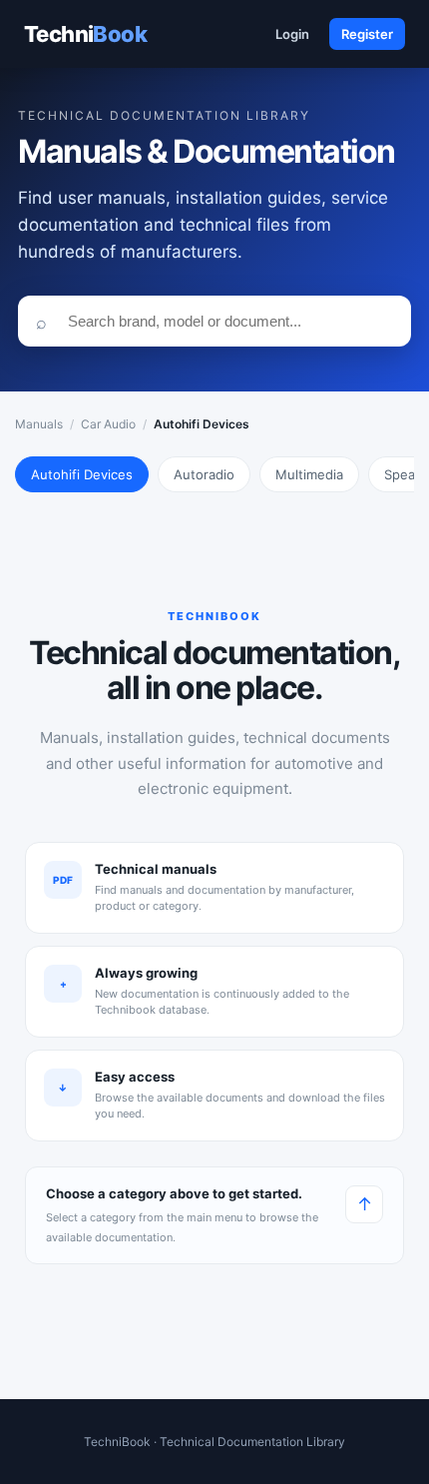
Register (367, 34)
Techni (85, 34)
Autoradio (204, 474)
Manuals (39, 423)
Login (292, 34)
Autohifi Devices (82, 474)
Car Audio (108, 423)
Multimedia (309, 474)
